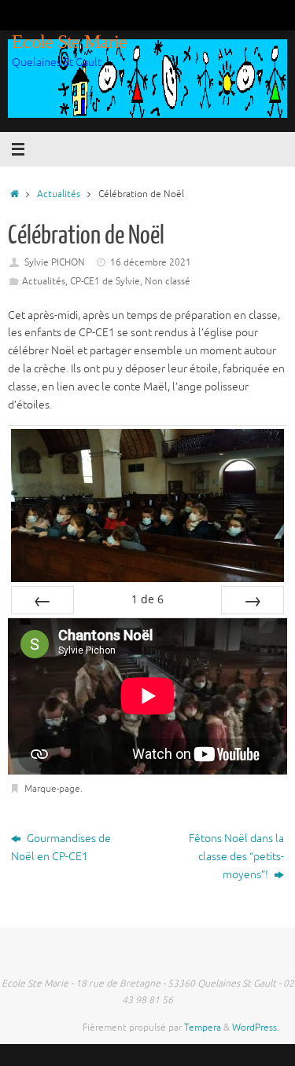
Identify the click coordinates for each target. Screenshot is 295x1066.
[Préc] (42, 600)
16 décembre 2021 (150, 262)
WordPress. (255, 1027)
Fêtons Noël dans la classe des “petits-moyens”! (236, 856)
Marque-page (52, 788)
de (147, 599)
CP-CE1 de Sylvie (105, 281)
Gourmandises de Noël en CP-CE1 (61, 847)
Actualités (58, 194)
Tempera (202, 1027)
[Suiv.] (252, 600)
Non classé (167, 281)
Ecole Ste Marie (69, 41)
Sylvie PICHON (54, 262)
